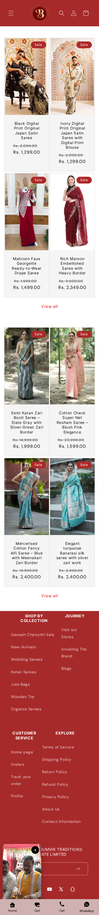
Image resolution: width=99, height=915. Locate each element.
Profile (17, 795)
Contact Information (61, 821)
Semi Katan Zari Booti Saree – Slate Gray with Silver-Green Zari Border (26, 422)
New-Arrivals (23, 646)
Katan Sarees (23, 671)
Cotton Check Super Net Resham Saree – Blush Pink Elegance (72, 422)
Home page (22, 752)
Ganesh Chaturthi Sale (32, 634)
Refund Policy (55, 784)
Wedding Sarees (26, 659)
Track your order (21, 780)
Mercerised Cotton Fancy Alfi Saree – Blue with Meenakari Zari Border (27, 553)
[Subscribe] (82, 868)
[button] (11, 13)
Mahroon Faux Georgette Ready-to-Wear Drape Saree (27, 266)
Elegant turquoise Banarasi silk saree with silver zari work (72, 553)
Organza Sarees (26, 708)
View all (49, 306)
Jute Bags (20, 684)
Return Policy (54, 771)
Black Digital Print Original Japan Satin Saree (27, 130)
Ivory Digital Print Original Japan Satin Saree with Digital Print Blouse (72, 135)
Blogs (66, 668)
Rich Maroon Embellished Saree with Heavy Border (72, 266)
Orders (17, 764)
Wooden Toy (23, 696)
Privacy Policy (55, 796)
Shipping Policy (57, 759)
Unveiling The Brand (74, 652)
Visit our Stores (69, 633)
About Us (51, 809)
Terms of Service (58, 747)
